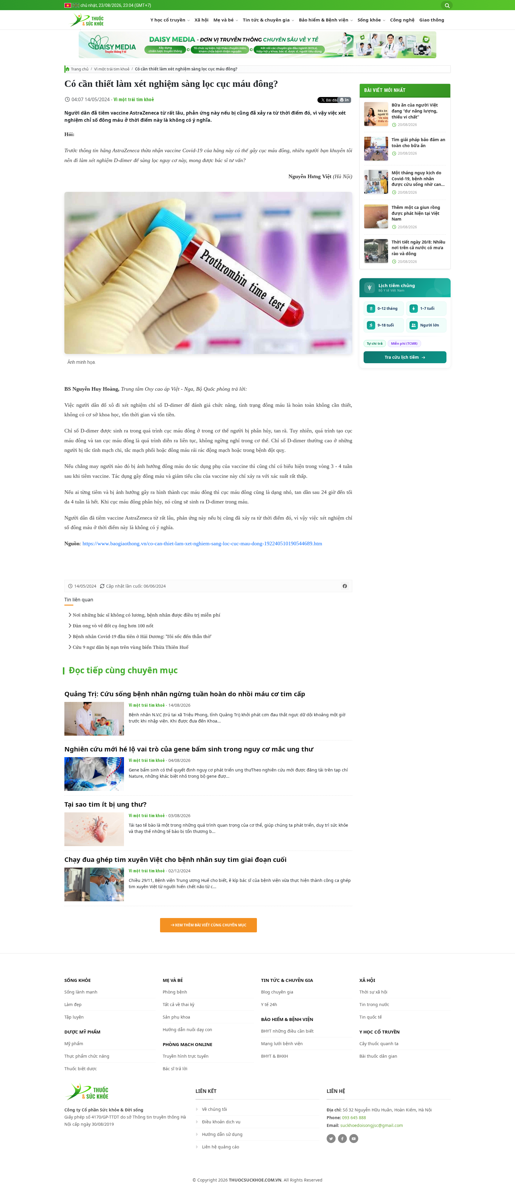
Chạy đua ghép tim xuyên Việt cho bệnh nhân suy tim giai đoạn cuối (175, 859)
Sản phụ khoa (176, 1017)
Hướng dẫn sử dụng (222, 1134)
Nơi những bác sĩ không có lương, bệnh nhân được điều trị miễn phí (146, 615)
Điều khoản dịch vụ (221, 1122)
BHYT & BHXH (274, 1056)
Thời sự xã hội (373, 992)
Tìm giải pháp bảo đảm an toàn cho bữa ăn (418, 142)
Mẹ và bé (224, 20)
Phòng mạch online (187, 1044)
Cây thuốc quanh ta (378, 1043)
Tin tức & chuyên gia (267, 20)
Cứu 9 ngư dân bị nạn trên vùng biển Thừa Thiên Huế (130, 647)
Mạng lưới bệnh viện (282, 1043)
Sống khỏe (370, 20)
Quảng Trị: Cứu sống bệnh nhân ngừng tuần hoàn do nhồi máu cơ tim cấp (184, 693)
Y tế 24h (269, 1004)
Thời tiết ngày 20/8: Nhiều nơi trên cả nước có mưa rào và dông (418, 247)
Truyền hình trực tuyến (186, 1056)
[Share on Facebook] (345, 586)
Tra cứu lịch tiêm (402, 357)
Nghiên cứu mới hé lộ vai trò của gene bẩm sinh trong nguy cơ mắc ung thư (189, 748)
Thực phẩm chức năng (86, 1056)
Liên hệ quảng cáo (220, 1147)
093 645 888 (354, 1117)
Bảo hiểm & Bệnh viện (324, 20)
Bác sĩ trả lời (175, 1068)
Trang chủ (80, 69)
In (346, 99)
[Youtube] (353, 1138)
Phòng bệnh (175, 992)
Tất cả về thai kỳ (178, 1004)
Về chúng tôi (214, 1109)
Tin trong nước (374, 1004)
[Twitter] (331, 1138)
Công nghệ (402, 20)
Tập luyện (74, 1017)
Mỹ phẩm (73, 1043)
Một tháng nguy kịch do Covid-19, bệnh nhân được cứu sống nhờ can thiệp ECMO (416, 178)
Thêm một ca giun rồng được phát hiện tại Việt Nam (416, 213)
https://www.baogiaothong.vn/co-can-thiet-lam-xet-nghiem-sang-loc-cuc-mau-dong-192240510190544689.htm (202, 543)
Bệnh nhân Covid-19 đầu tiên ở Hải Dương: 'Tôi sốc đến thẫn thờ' (142, 637)
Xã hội (202, 20)
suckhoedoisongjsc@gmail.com (371, 1125)
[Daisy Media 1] (257, 44)
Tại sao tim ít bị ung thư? (105, 804)
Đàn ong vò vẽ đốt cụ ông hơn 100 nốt (113, 626)
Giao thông (431, 20)
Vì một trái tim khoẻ (111, 69)
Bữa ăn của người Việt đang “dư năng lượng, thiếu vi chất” (415, 110)
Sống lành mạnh (80, 992)
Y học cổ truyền (169, 20)
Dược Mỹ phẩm (82, 1032)
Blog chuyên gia (277, 992)
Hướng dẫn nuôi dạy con (187, 1029)
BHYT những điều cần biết (287, 1031)
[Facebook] (342, 1138)
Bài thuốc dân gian (378, 1056)
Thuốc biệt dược (80, 1068)
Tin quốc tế (370, 1017)
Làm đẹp (73, 1004)
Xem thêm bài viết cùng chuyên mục (210, 925)
